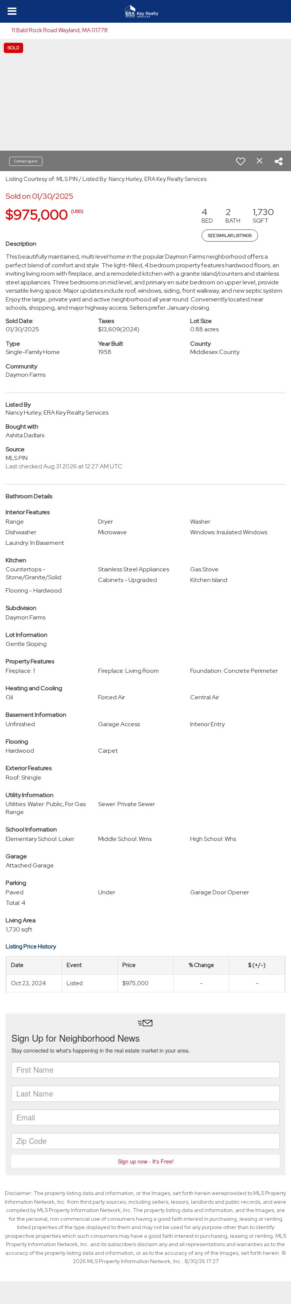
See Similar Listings (230, 235)
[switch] (240, 161)
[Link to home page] (145, 11)
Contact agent (26, 161)
